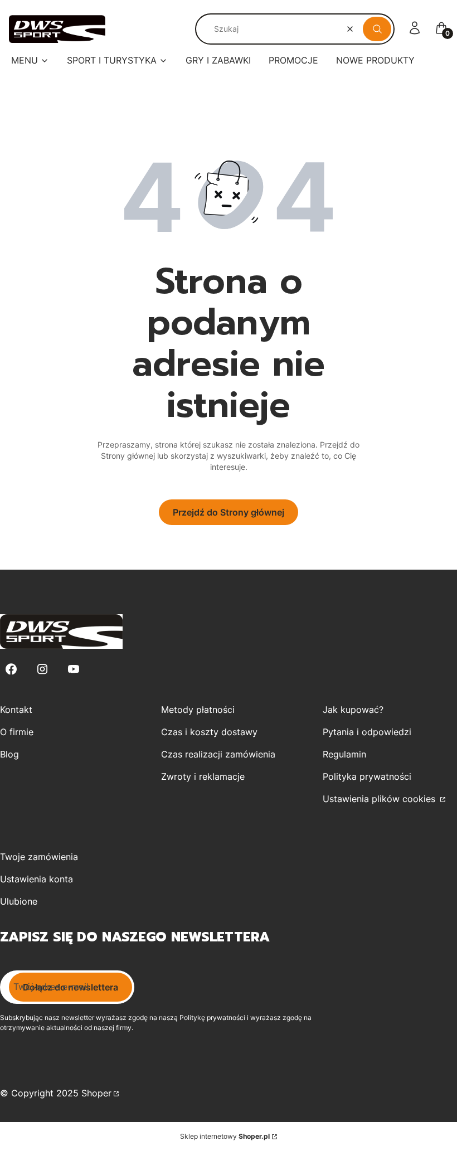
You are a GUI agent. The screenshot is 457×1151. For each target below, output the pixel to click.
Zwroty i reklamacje (203, 776)
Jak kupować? (353, 709)
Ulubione (18, 901)
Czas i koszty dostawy (209, 731)
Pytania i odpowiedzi (367, 731)
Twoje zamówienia (39, 856)
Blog (9, 754)
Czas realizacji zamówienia (218, 754)
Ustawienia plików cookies (380, 798)
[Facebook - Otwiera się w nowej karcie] (11, 669)
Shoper (96, 1093)
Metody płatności (198, 709)
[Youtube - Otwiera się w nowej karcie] (73, 669)
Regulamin (344, 754)
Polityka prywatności (367, 776)
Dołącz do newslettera (70, 987)
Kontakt (16, 709)
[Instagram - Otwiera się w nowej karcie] (42, 669)
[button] (377, 29)
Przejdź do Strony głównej (228, 512)
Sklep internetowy (225, 1136)
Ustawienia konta (36, 879)
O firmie (16, 731)
